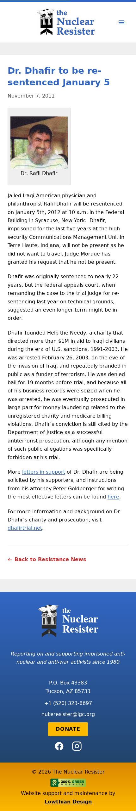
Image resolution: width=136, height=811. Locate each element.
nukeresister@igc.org (68, 714)
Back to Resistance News (50, 559)
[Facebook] (59, 746)
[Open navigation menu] (121, 22)
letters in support (43, 472)
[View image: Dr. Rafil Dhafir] (39, 142)
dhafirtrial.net (25, 528)
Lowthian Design (68, 802)
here (113, 497)
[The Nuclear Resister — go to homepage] (68, 22)
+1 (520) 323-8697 (68, 703)
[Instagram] (77, 746)
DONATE (68, 729)
